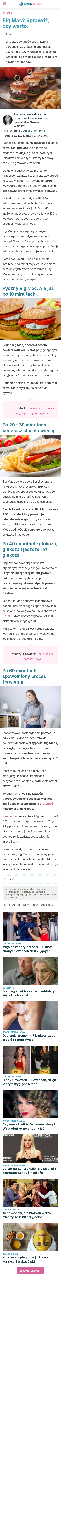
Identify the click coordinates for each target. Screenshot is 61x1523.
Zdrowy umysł (11, 1209)
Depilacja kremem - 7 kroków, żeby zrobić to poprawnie (29, 1038)
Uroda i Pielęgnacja (14, 1032)
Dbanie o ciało (11, 1254)
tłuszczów (50, 241)
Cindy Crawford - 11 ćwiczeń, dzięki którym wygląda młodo (30, 1082)
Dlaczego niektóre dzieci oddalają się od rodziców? (28, 993)
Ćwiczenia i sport (12, 943)
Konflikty (8, 988)
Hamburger (10, 816)
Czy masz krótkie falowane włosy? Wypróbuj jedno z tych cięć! (29, 1126)
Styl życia (7, 13)
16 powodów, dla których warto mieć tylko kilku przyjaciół (27, 1215)
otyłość (48, 803)
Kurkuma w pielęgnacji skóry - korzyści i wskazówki (25, 1259)
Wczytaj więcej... (30, 1270)
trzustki (7, 616)
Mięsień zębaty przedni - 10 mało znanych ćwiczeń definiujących (28, 949)
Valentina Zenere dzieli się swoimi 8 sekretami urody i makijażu (30, 1171)
